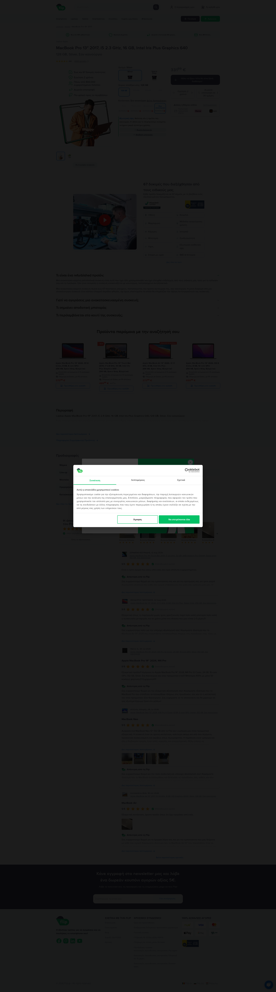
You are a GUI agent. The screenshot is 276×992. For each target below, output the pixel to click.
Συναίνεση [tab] (95, 480)
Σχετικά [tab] (181, 480)
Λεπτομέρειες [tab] (138, 480)
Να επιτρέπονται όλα (179, 519)
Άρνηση (137, 519)
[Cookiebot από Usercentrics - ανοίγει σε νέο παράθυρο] (187, 470)
